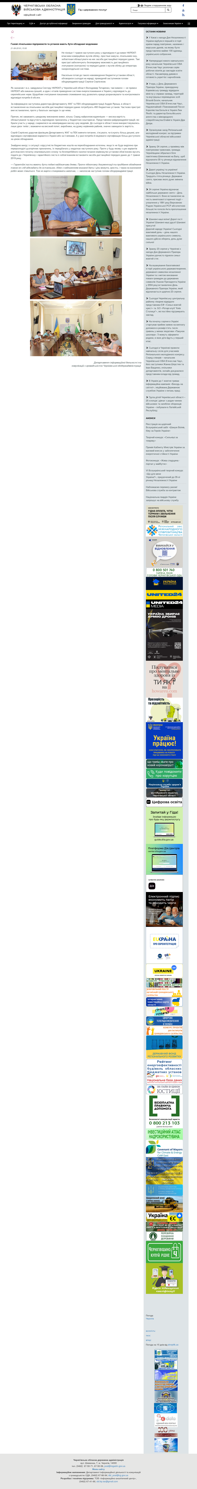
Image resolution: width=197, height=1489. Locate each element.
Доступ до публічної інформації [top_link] (53, 23)
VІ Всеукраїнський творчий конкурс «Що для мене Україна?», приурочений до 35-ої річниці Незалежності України (164, 475)
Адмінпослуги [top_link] (125, 23)
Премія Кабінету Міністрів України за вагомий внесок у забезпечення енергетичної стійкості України (165, 450)
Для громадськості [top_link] (103, 23)
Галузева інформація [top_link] (147, 23)
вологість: (151, 1330)
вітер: (148, 1339)
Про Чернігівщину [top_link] (14, 23)
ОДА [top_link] (31, 23)
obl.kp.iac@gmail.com (107, 1481)
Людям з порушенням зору (157, 5)
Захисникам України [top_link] (172, 23)
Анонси (150, 418)
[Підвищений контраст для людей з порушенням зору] (138, 5)
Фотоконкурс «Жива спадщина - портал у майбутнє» (163, 462)
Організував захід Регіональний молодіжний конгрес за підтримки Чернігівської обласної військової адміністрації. (164, 134)
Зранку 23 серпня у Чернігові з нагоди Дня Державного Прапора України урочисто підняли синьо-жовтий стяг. (163, 253)
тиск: (148, 1335)
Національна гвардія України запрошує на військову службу (162, 498)
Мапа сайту (98, 1469)
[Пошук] (168, 9)
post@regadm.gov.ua (114, 1466)
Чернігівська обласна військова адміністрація (44, 7)
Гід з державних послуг (92, 9)
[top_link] (188, 23)
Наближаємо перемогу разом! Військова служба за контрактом (163, 488)
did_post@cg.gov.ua (118, 1475)
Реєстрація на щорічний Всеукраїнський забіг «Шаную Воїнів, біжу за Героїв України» (165, 427)
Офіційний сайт (33, 14)
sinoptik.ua (173, 1344)
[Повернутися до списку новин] (12, 37)
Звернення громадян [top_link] (81, 23)
